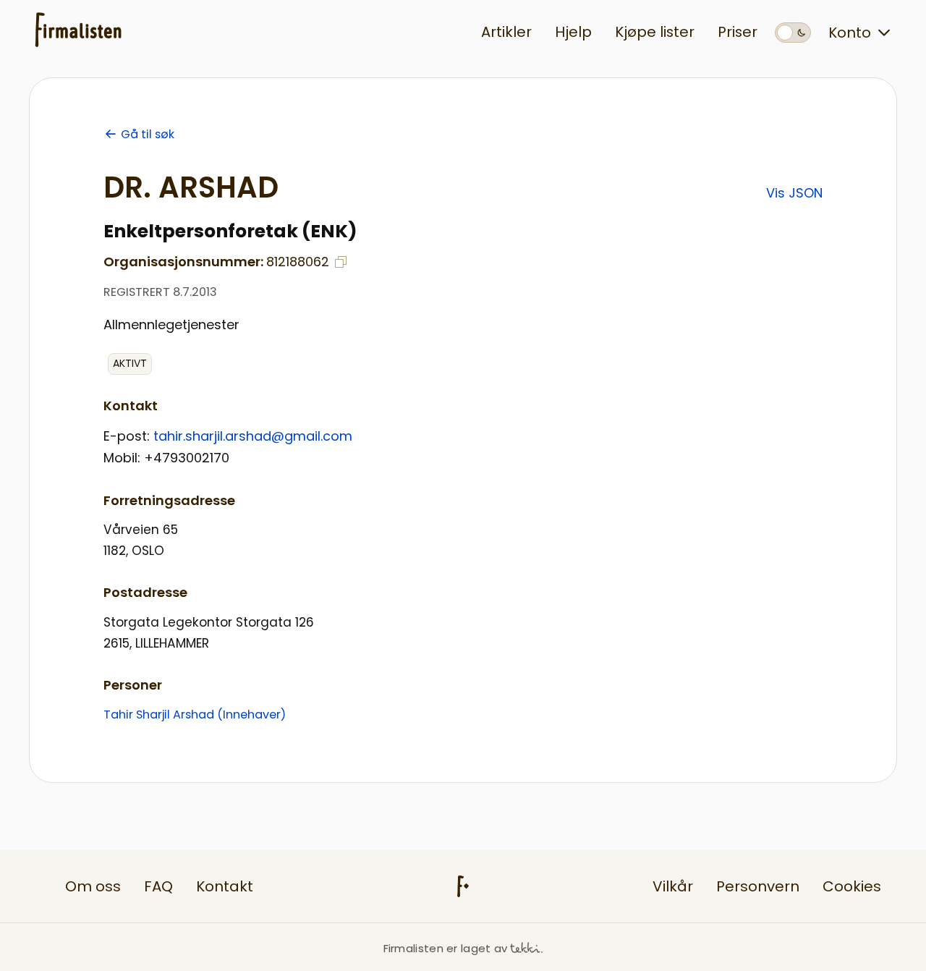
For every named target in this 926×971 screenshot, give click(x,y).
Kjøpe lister (654, 32)
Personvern (757, 886)
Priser (737, 32)
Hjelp (573, 32)
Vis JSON (794, 193)
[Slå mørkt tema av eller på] (793, 32)
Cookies (852, 886)
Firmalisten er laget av (445, 948)
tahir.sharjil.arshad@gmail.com (252, 436)
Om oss (93, 886)
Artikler (506, 32)
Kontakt (224, 886)
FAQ (158, 886)
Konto (849, 32)
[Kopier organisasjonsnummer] (340, 262)
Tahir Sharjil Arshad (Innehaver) (194, 714)
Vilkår (673, 886)
